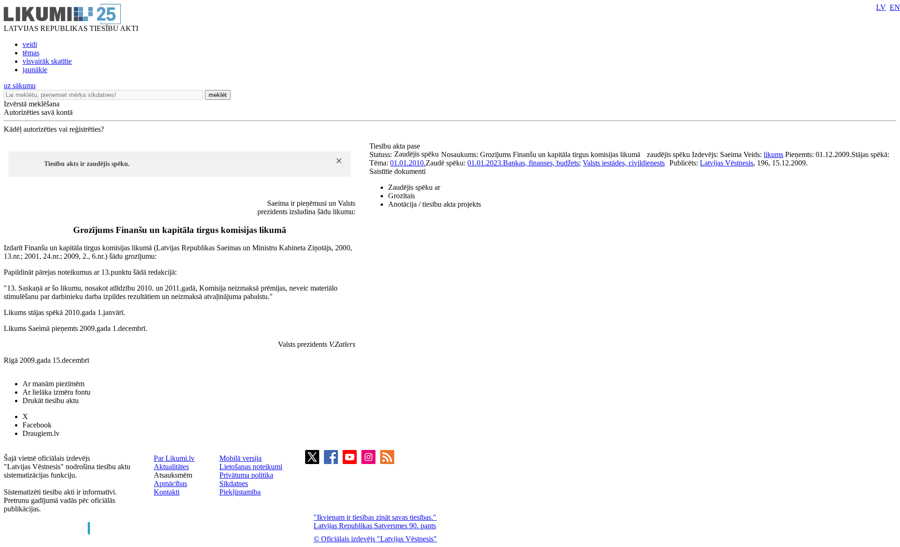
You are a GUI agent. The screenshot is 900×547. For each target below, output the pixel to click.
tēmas (30, 53)
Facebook (37, 425)
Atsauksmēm (173, 475)
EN (895, 7)
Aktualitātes (171, 467)
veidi (29, 44)
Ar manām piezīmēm (53, 384)
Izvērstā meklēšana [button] (32, 104)
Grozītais (401, 196)
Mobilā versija (240, 458)
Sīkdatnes (233, 483)
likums (773, 154)
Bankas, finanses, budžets (541, 163)
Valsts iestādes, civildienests (624, 163)
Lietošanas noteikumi (250, 467)
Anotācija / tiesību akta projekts (434, 204)
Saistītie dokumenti (397, 171)
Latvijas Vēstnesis (726, 163)
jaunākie (34, 70)
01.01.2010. (408, 163)
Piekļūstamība (240, 492)
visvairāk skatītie (47, 61)
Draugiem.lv (41, 433)
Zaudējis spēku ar (414, 187)
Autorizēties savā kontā (38, 112)
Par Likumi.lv (174, 458)
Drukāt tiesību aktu (50, 401)
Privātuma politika (246, 475)
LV (881, 7)
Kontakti (167, 492)
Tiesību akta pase (395, 146)
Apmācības (170, 483)
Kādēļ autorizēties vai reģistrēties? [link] (54, 129)
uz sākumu (20, 86)
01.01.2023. (485, 163)
